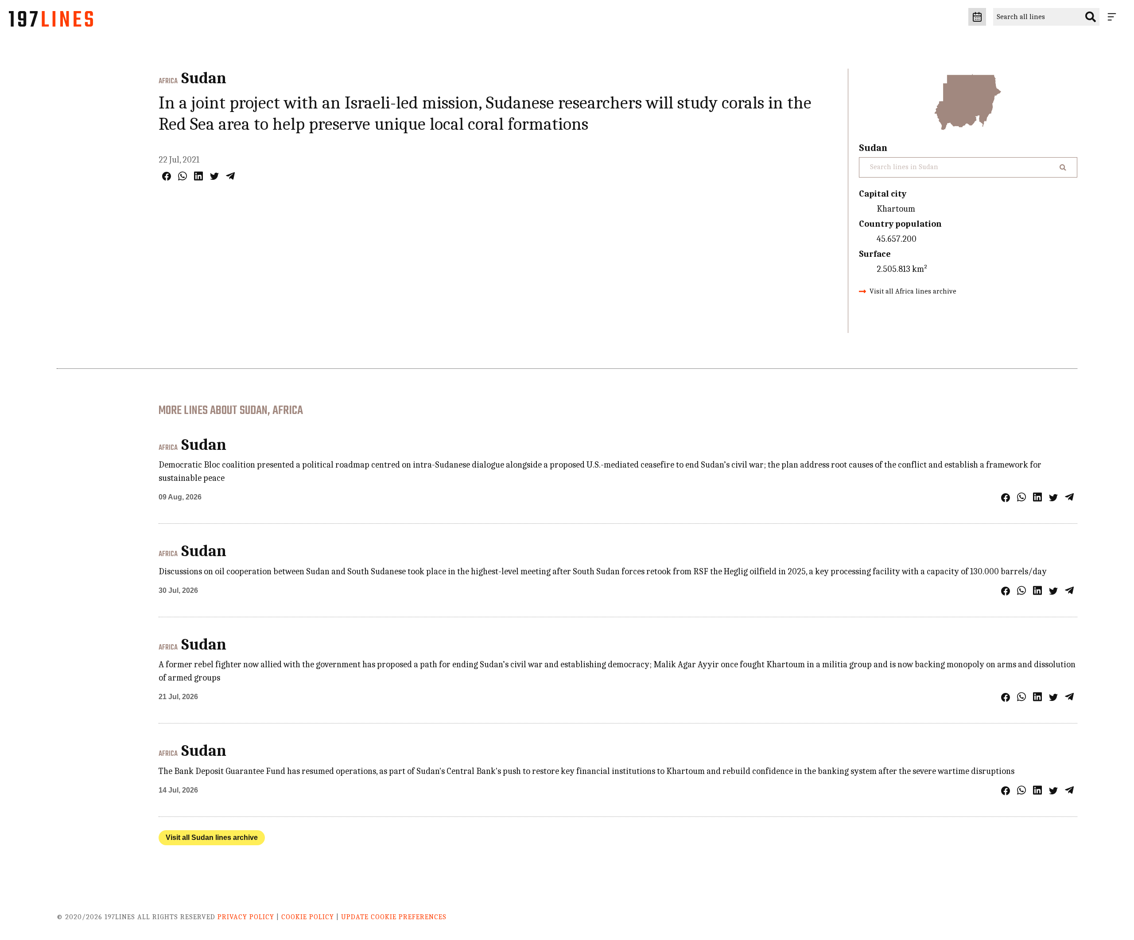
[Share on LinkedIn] (198, 176)
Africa (168, 81)
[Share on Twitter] (214, 176)
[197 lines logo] (51, 21)
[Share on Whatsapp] (182, 176)
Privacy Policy (245, 917)
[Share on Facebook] (166, 176)
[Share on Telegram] (230, 176)
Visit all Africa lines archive (913, 291)
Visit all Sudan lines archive (212, 837)
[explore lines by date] (977, 17)
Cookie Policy (307, 917)
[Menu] (1114, 17)
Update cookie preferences (394, 917)
